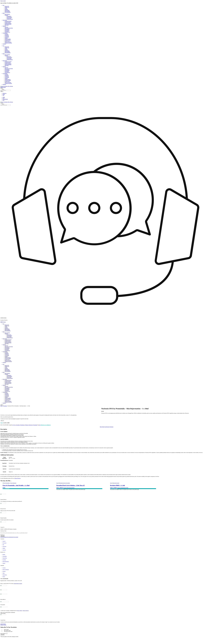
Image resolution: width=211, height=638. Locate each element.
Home (1, 405)
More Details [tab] (102, 426)
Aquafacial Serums (8, 21)
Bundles (4, 554)
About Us (4, 541)
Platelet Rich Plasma (6, 561)
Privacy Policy (19, 610)
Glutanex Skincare (8, 23)
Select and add (60, 488)
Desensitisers (7, 29)
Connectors (7, 35)
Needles (6, 37)
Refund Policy (5, 574)
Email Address (3, 633)
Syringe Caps (7, 40)
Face (3, 5)
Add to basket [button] (6, 488)
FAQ (3, 544)
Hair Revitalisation (8, 24)
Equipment (7, 75)
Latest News (4, 546)
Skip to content (3, 0)
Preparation (7, 71)
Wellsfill (6, 9)
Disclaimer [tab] (111, 426)
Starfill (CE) (7, 7)
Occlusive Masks (8, 39)
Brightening (9, 16)
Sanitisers (4, 43)
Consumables (5, 73)
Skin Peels (6, 25)
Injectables (5, 405)
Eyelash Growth (7, 22)
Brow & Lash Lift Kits (9, 28)
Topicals (4, 26)
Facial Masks (7, 70)
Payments (4, 571)
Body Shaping (7, 14)
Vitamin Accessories (8, 42)
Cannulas (6, 74)
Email (1, 534)
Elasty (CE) (7, 6)
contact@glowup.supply (18, 583)
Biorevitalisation (7, 12)
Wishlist (4, 548)
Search (1, 88)
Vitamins (6, 15)
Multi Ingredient (10, 19)
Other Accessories (8, 41)
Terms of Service (17, 478)
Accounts (4, 567)
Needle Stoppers (8, 38)
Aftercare (6, 27)
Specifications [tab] (107, 426)
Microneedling (7, 11)
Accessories (7, 36)
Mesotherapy (7, 10)
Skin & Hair (9, 18)
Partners (4, 576)
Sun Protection (7, 72)
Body (4, 13)
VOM (6, 8)
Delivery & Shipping (6, 569)
